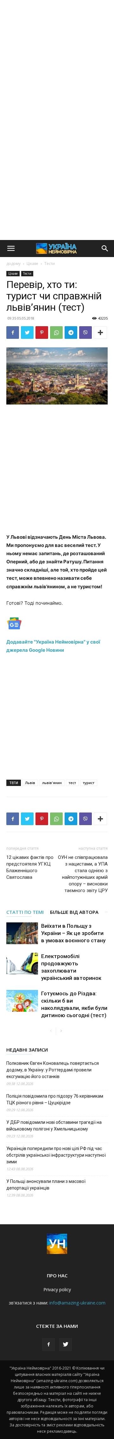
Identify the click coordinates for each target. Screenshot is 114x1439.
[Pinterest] (41, 332)
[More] (100, 332)
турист (88, 782)
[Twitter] (27, 332)
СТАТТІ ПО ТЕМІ (25, 912)
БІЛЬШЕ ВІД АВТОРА (74, 912)
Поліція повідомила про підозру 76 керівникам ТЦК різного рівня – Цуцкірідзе (54, 1099)
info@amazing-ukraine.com (77, 1303)
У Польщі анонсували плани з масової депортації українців (46, 1184)
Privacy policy (57, 1289)
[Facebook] (12, 332)
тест (72, 782)
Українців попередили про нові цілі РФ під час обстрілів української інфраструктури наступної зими (56, 1155)
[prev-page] (51, 1031)
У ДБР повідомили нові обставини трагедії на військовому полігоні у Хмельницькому (54, 1125)
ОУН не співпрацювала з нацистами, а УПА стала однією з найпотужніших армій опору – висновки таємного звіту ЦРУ (83, 873)
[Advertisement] (57, 60)
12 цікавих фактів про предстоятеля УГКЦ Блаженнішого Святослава (30, 867)
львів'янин (52, 782)
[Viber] (85, 332)
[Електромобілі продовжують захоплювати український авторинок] (22, 963)
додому (13, 263)
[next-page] (61, 1031)
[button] (11, 248)
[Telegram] (71, 332)
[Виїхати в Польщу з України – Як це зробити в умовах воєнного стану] (22, 933)
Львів (30, 782)
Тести (49, 263)
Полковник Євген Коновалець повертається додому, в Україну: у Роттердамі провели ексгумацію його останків (52, 1070)
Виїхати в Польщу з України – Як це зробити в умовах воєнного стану (73, 933)
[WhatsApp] (56, 332)
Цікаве (32, 263)
